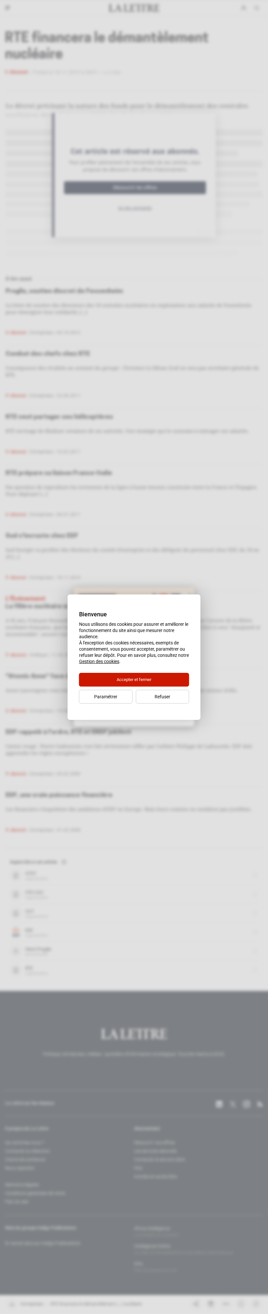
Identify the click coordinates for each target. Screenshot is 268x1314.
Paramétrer (105, 696)
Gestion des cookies (99, 661)
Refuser (162, 696)
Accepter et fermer (134, 679)
